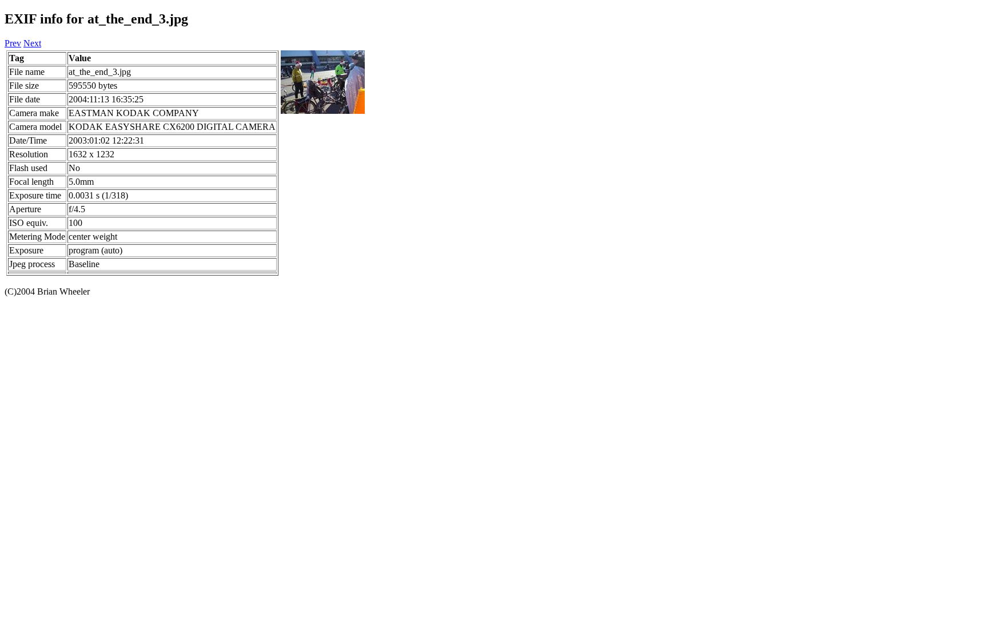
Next (32, 43)
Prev (13, 43)
